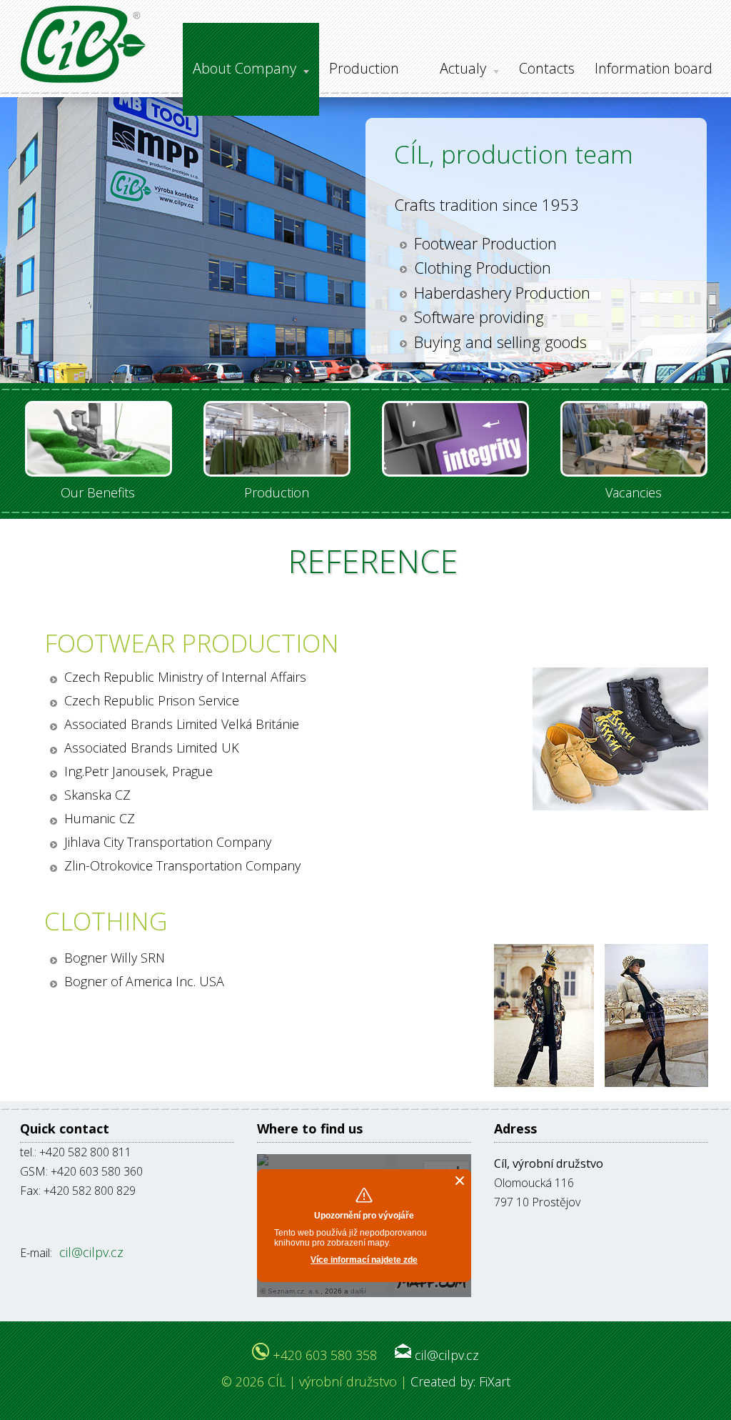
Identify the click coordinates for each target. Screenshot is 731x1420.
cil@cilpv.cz (89, 1252)
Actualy (463, 68)
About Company (244, 68)
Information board (653, 68)
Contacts (547, 68)
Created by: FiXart (460, 1381)
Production (364, 68)
